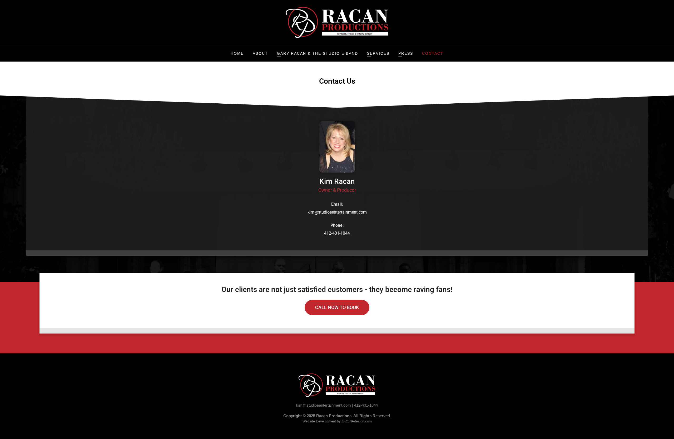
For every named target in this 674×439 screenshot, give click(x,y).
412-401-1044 (337, 233)
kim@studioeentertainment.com (337, 212)
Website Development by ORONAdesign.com (337, 421)
